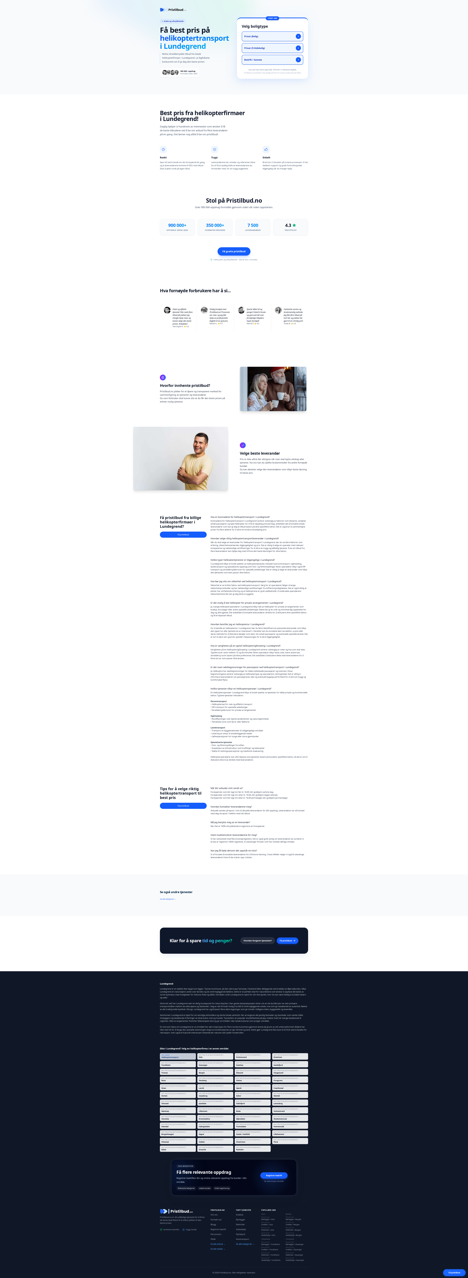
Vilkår (213, 1239)
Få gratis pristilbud (234, 251)
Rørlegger (240, 1219)
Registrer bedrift (274, 1175)
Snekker (240, 1214)
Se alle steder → (218, 1249)
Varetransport (242, 1239)
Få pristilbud (183, 534)
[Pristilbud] (173, 10)
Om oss (214, 1214)
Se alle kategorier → (168, 899)
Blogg (213, 1224)
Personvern (216, 1234)
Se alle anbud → (218, 1244)
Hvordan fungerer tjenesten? (258, 940)
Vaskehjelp (241, 1229)
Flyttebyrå (240, 1234)
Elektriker (240, 1224)
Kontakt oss (216, 1219)
